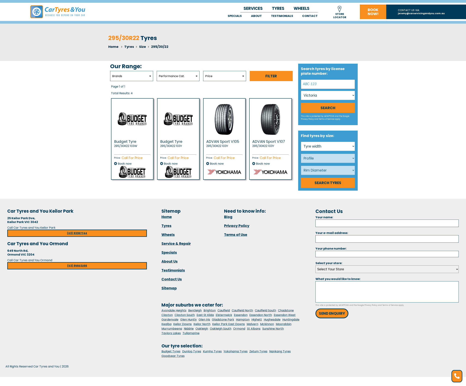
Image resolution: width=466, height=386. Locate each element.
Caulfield (224, 310)
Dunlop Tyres (191, 351)
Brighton (210, 310)
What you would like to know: (337, 279)
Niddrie (189, 329)
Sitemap (169, 288)
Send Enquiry (332, 313)
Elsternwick (224, 315)
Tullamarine (191, 333)
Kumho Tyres (212, 351)
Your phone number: (331, 248)
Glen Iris (204, 319)
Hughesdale (272, 319)
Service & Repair (176, 243)
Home (113, 46)
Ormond (239, 329)
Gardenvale (169, 319)
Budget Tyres (170, 351)
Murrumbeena (171, 329)
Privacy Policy (307, 119)
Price (208, 76)
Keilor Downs (182, 324)
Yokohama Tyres (236, 351)
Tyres (278, 8)
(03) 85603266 (77, 266)
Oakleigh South (220, 329)
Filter (271, 76)
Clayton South (185, 315)
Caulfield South (265, 310)
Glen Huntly (188, 319)
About (256, 16)
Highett (256, 319)
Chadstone (286, 310)
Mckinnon (267, 324)
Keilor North (201, 324)
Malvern (252, 324)
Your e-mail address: (331, 233)
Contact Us (171, 279)
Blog (228, 216)
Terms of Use (235, 234)
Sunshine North (273, 329)
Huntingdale (290, 319)
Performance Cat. (172, 76)
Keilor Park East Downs (228, 324)
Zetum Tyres (258, 351)
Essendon (241, 315)
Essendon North (260, 315)
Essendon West (285, 315)
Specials (235, 16)
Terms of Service (326, 119)
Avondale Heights (173, 310)
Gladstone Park (223, 319)
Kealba (166, 324)
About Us (169, 261)
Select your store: (328, 263)
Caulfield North (242, 310)
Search (328, 107)
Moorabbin (283, 324)
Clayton (167, 315)
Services (253, 8)
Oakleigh (202, 329)
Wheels (301, 8)
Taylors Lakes (171, 333)
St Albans (253, 329)
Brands (117, 76)
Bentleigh (195, 310)
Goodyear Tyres (173, 356)
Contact (310, 16)
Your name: (324, 217)
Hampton (243, 319)
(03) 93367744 (77, 233)
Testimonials (282, 16)
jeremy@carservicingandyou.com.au (421, 13)
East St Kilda (205, 315)
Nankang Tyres (280, 351)
